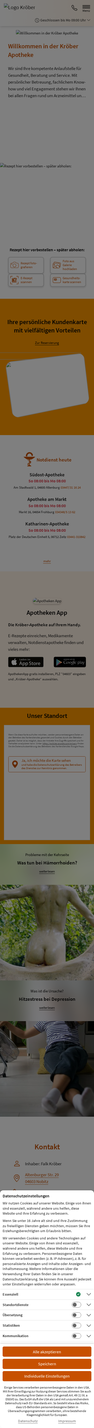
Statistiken (11, 1325)
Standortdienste (15, 1304)
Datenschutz (28, 1421)
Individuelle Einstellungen (47, 1376)
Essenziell (10, 1294)
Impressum (67, 1421)
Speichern (47, 1363)
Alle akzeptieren (47, 1351)
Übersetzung (12, 1315)
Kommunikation (15, 1335)
